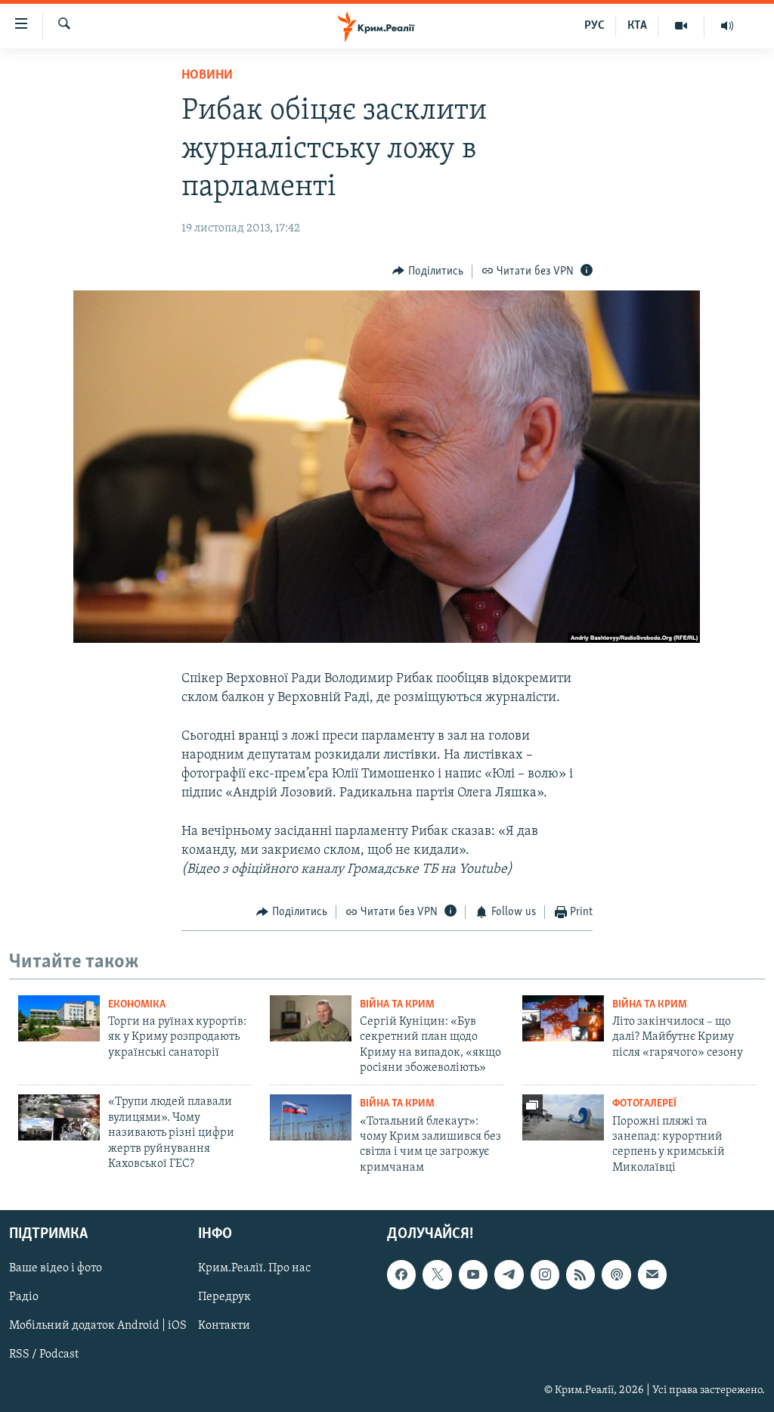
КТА (637, 26)
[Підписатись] (652, 1274)
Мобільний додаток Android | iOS (98, 1326)
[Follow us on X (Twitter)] (437, 1274)
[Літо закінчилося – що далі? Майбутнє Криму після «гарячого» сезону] (563, 1018)
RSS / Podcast (44, 1355)
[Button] (427, 271)
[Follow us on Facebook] (401, 1274)
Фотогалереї (644, 1103)
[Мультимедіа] (681, 25)
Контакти (224, 1326)
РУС (594, 26)
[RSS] (580, 1274)
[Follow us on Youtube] (473, 1274)
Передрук (224, 1298)
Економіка (137, 1004)
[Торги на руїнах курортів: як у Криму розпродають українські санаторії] (59, 1018)
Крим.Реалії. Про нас (254, 1268)
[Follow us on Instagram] (545, 1274)
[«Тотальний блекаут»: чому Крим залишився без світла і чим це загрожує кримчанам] (310, 1117)
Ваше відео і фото (55, 1268)
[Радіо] (727, 25)
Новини (207, 75)
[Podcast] (616, 1274)
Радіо (24, 1298)
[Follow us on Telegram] (508, 1274)
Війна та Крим (397, 1004)
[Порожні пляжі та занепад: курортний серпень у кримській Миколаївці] (563, 1117)
